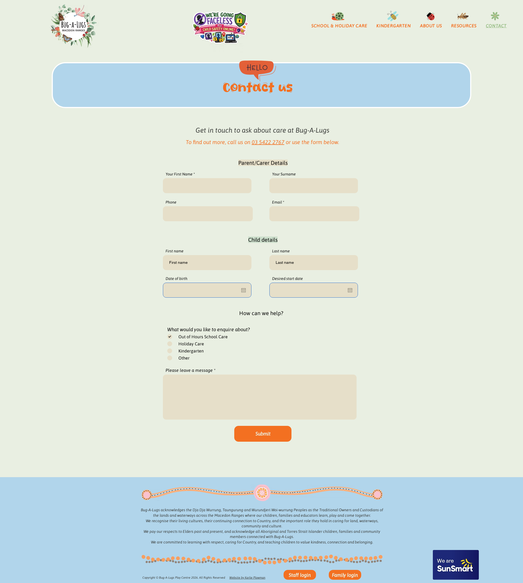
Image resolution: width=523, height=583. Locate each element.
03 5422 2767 (268, 142)
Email (277, 202)
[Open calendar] (243, 290)
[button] (339, 25)
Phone (171, 202)
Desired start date (287, 278)
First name (175, 251)
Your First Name (179, 174)
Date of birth (176, 278)
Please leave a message (189, 370)
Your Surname (284, 174)
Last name (281, 251)
